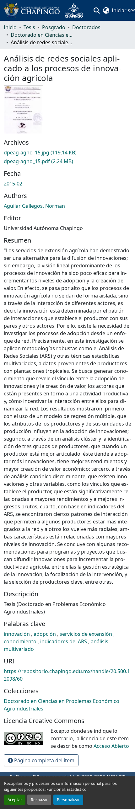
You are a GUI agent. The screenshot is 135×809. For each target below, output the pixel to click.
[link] (67, 152)
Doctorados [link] (86, 27)
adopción (45, 633)
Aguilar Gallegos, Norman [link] (34, 205)
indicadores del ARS (64, 641)
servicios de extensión (86, 633)
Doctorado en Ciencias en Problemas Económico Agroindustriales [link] (42, 34)
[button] (46, 10)
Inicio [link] (10, 27)
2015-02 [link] (13, 183)
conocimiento (21, 641)
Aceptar (15, 799)
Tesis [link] (29, 27)
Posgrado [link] (53, 27)
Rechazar (39, 799)
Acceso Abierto (111, 745)
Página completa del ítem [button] (43, 760)
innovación (17, 633)
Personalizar (68, 799)
